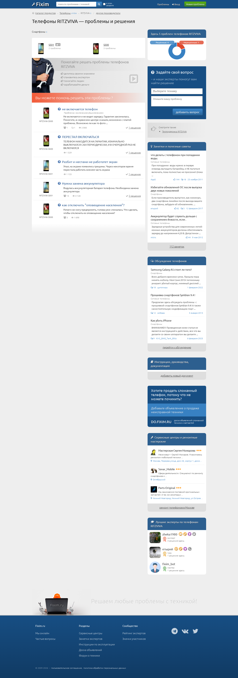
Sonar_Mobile (166, 469)
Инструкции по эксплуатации (97, 644)
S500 (106, 44)
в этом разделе (110, 4)
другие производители (108, 13)
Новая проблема (195, 4)
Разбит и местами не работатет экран (89, 161)
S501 (51, 44)
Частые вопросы (45, 638)
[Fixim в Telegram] (174, 631)
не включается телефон (80, 109)
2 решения (135, 196)
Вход (177, 4)
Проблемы (163, 4)
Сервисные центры (90, 633)
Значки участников (134, 638)
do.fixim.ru (161, 421)
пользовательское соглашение (66, 667)
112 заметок (177, 246)
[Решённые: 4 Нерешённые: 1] (176, 58)
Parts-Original (166, 487)
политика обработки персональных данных (104, 667)
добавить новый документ (177, 375)
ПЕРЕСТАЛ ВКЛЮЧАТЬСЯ (80, 137)
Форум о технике (89, 655)
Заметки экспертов (90, 638)
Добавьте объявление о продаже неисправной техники (175, 410)
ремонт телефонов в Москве (176, 507)
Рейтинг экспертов (133, 633)
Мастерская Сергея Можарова (176, 450)
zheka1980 (169, 534)
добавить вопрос (187, 112)
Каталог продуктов (45, 13)
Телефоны (65, 13)
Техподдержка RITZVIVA (174, 131)
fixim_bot (168, 564)
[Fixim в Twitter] (195, 631)
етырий (167, 549)
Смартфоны (38, 31)
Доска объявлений (90, 650)
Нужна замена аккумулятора (83, 183)
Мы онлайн (42, 633)
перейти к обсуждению (177, 347)
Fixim (42, 4)
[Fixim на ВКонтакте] (185, 631)
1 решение (135, 127)
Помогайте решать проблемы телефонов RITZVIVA (95, 64)
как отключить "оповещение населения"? (93, 205)
